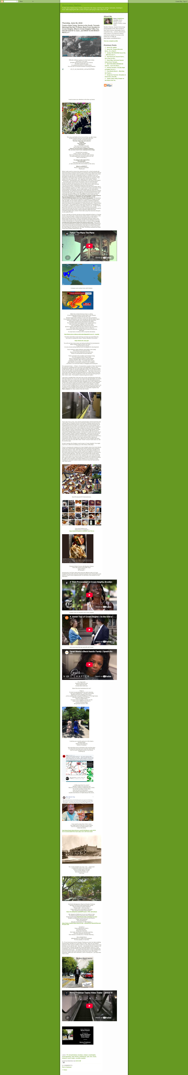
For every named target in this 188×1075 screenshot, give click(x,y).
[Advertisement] (85, 16)
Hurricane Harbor (71, 5)
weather (83, 1058)
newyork (64, 1058)
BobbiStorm (120, 18)
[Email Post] (81, 1062)
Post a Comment (66, 1067)
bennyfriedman (73, 1055)
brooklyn (80, 1055)
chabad (85, 1055)
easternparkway (66, 1056)
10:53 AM (78, 1061)
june (88, 1056)
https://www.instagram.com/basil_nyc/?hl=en (81, 531)
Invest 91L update (112, 47)
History (77, 1056)
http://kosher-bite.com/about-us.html (87, 916)
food (73, 1056)
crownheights (92, 1055)
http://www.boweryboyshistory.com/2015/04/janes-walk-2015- (79, 830)
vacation (78, 1058)
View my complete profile (111, 41)
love (91, 1056)
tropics (73, 1058)
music (94, 1056)
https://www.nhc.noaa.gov (82, 340)
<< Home (64, 1070)
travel (69, 1058)
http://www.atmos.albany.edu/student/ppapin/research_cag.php (81, 334)
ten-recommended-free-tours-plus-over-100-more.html (77, 831)
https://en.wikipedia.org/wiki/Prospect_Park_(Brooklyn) (81, 911)
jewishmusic (83, 1056)
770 (67, 1055)
